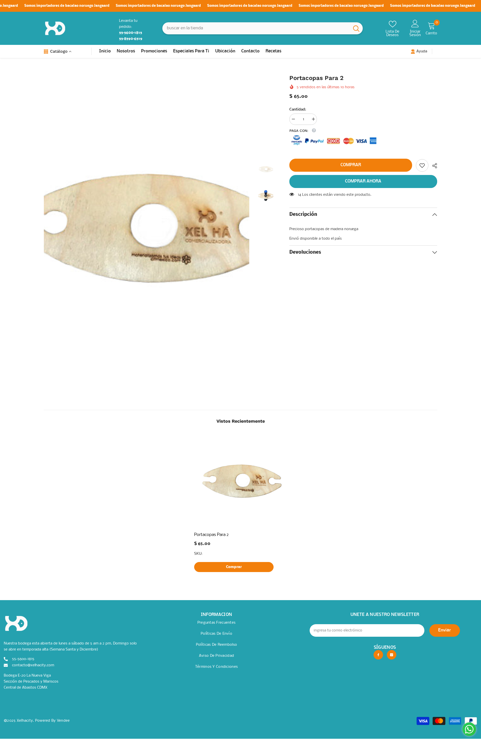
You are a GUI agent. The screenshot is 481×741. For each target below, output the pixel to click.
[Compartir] (432, 166)
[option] (146, 226)
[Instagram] (391, 655)
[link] (422, 165)
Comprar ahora (363, 181)
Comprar (350, 165)
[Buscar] (262, 28)
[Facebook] (378, 655)
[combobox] (256, 28)
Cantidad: (297, 110)
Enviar (444, 630)
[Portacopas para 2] (240, 480)
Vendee (63, 721)
